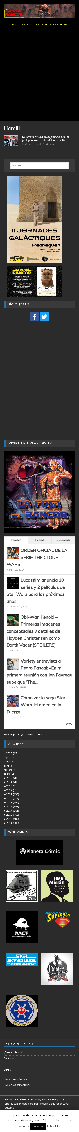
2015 (12, 819)
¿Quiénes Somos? (13, 1052)
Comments (63, 540)
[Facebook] (34, 316)
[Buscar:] (39, 165)
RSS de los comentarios (17, 1084)
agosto (10, 757)
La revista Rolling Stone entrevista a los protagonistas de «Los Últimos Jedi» (45, 138)
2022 (11, 790)
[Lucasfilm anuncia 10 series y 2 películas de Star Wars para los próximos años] (13, 587)
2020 (12, 798)
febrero (10, 769)
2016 (12, 814)
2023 (11, 786)
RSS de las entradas (15, 1078)
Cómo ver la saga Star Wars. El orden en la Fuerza (36, 704)
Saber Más (54, 1126)
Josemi (52, 144)
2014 (12, 823)
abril (8, 765)
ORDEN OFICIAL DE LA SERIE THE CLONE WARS (37, 557)
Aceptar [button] (38, 1126)
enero (9, 773)
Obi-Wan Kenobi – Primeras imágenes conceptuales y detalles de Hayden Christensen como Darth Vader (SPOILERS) (33, 631)
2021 (12, 794)
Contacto (9, 1058)
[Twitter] (44, 316)
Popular (16, 540)
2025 (11, 778)
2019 (12, 802)
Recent (39, 540)
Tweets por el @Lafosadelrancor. (24, 734)
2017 (12, 810)
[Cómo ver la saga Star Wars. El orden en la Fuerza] (13, 704)
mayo (9, 761)
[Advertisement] (39, 80)
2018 (12, 806)
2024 (11, 782)
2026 (11, 753)
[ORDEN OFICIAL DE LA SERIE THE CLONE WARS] (13, 557)
